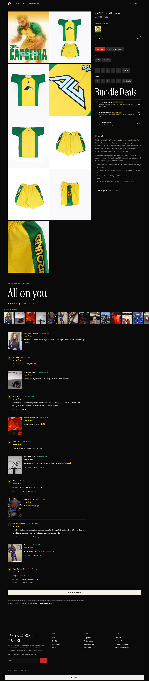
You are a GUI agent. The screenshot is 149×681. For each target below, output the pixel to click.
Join (43, 660)
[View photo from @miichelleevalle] (95, 318)
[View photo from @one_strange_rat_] (105, 318)
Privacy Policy (120, 641)
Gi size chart (88, 641)
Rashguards (56, 644)
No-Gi (54, 641)
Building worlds (34, 3)
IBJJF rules (87, 647)
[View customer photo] (63, 318)
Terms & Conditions (122, 647)
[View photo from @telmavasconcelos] (30, 318)
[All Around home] (9, 3)
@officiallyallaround (43, 603)
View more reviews (74, 592)
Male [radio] (98, 60)
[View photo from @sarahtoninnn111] (84, 318)
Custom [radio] (125, 70)
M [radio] (107, 70)
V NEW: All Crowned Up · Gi (30, 579)
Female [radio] (106, 60)
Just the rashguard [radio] (114, 49)
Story (24, 3)
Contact (118, 638)
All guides (87, 638)
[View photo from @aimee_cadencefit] (73, 318)
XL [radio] (118, 70)
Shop (18, 3)
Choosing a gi (89, 644)
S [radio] (102, 70)
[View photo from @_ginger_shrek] (20, 318)
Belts (54, 647)
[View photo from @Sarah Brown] (138, 318)
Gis (53, 638)
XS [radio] (97, 70)
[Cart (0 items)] (129, 3)
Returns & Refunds (122, 644)
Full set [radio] (99, 49)
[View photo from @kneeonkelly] (52, 318)
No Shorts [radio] (127, 81)
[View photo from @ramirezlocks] (41, 318)
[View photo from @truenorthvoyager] (9, 318)
